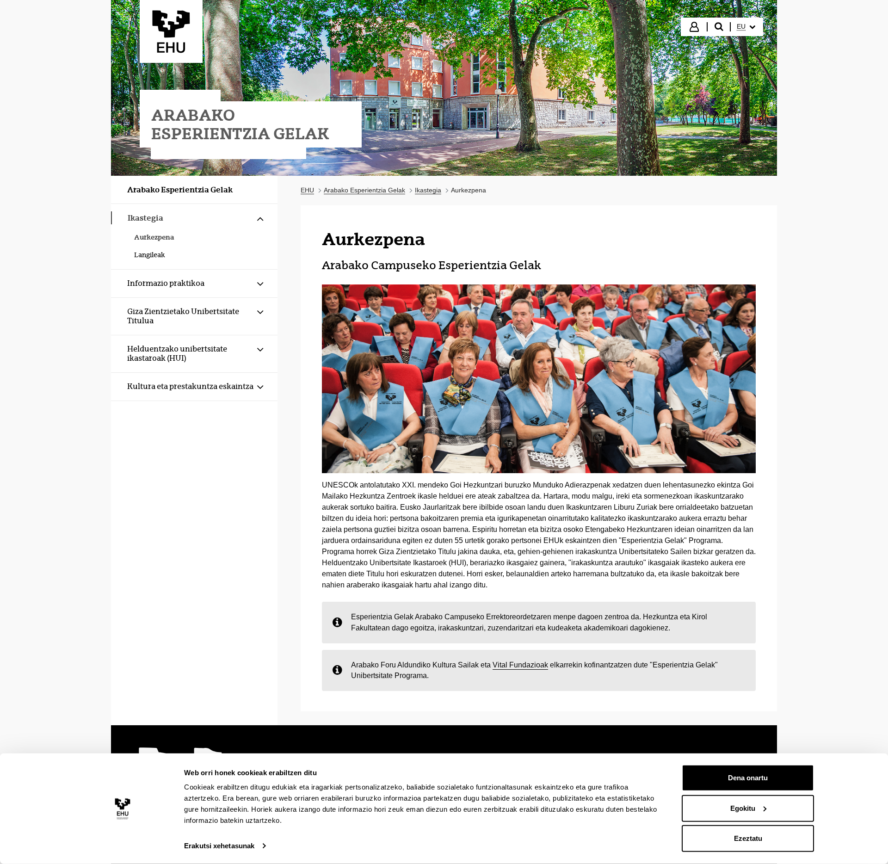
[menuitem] (746, 27)
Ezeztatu (748, 838)
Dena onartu (748, 778)
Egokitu (742, 808)
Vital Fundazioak (520, 665)
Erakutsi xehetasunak (219, 846)
